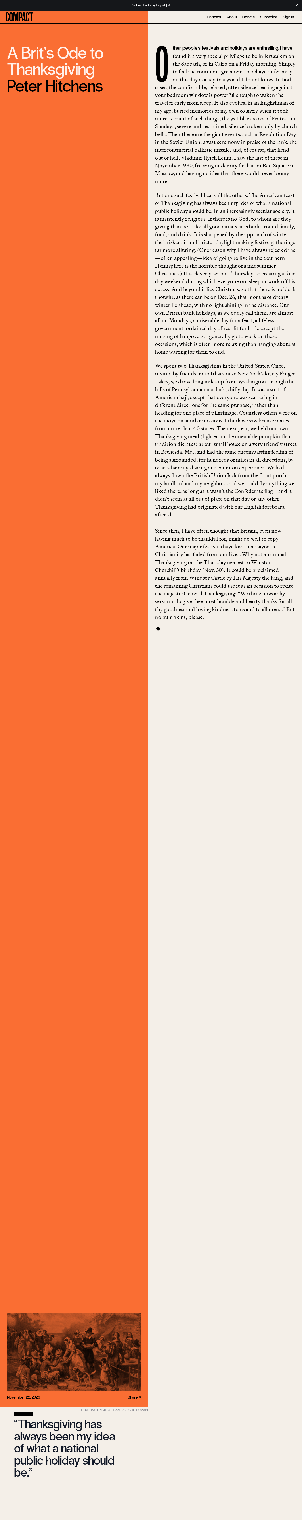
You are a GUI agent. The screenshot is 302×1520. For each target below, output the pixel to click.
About (231, 16)
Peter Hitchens (55, 86)
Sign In (288, 16)
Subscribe (268, 16)
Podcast (214, 16)
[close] (296, 5)
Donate (248, 16)
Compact (19, 17)
